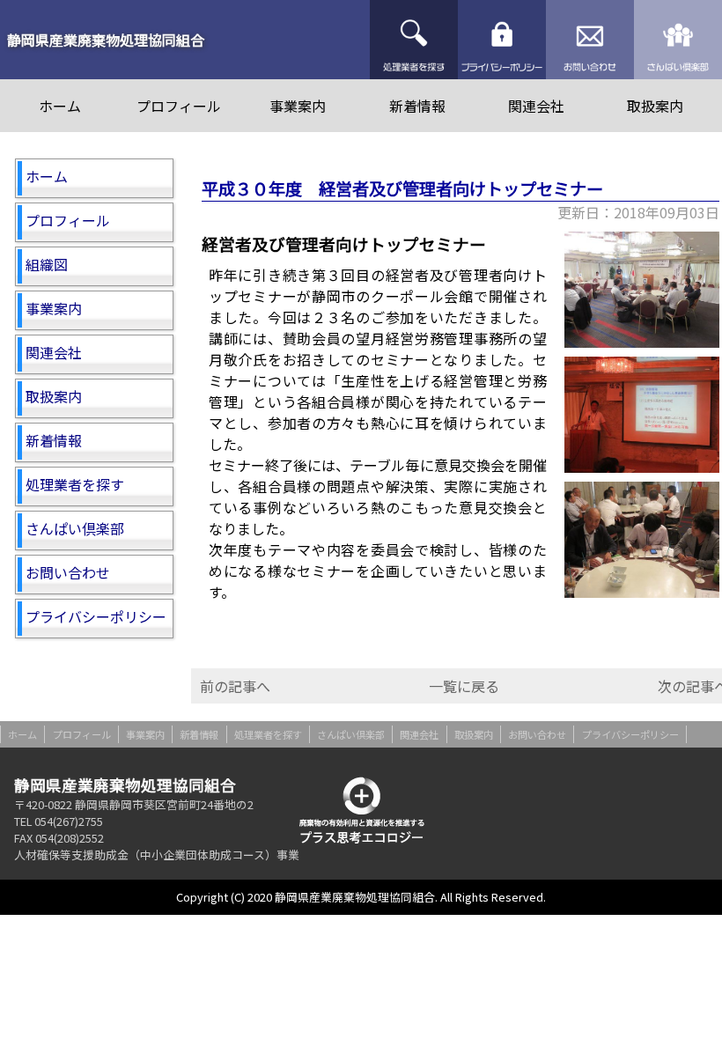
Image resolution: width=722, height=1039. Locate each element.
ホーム (60, 105)
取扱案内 (655, 105)
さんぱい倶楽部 (678, 39)
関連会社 (536, 105)
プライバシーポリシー (502, 39)
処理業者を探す (414, 39)
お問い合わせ (590, 39)
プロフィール (178, 105)
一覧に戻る (464, 685)
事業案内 (297, 105)
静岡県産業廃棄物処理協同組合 (105, 39)
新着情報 (417, 105)
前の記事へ (235, 685)
